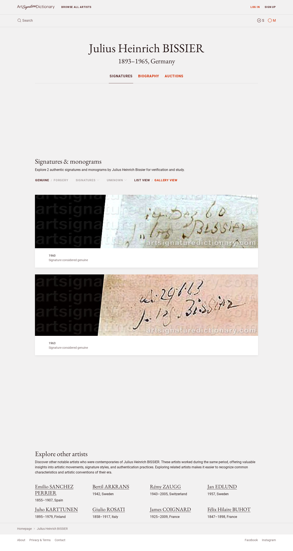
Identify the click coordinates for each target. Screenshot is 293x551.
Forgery (61, 180)
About (21, 540)
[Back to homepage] (35, 7)
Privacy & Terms (40, 540)
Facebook (251, 540)
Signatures (121, 76)
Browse (76, 7)
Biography (148, 76)
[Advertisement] (146, 117)
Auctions (174, 76)
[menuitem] (121, 76)
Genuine (42, 180)
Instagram (269, 540)
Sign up (270, 7)
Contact (60, 540)
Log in (255, 7)
